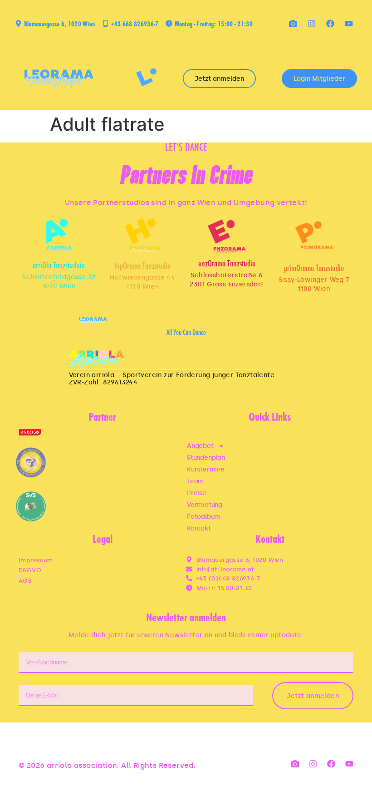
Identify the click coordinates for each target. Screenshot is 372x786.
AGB (25, 580)
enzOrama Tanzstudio (226, 264)
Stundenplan (206, 458)
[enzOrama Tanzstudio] (226, 236)
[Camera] (293, 23)
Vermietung (204, 505)
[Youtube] (349, 23)
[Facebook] (330, 23)
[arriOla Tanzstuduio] (59, 236)
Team (195, 481)
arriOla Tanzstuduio (59, 266)
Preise (196, 493)
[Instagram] (311, 23)
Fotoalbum (203, 517)
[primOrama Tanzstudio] (314, 236)
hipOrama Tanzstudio (142, 266)
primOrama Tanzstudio (314, 269)
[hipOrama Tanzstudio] (142, 235)
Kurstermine (206, 469)
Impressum (36, 560)
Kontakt (199, 528)
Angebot (200, 446)
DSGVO (30, 570)
